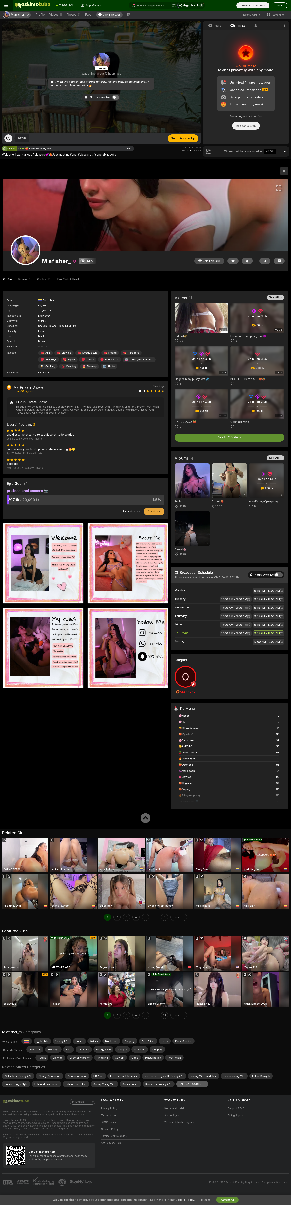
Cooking (50, 366)
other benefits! (252, 116)
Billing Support (236, 1115)
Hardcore (133, 352)
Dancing (71, 366)
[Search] (174, 5)
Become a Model (174, 1108)
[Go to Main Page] (32, 5)
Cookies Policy (109, 1129)
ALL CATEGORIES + (192, 1083)
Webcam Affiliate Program (179, 1122)
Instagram (44, 372)
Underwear (112, 359)
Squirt (71, 359)
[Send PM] (279, 261)
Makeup (92, 366)
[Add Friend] (264, 261)
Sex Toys (51, 359)
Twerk (90, 359)
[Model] (284, 171)
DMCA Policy (108, 1122)
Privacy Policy (109, 1108)
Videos (55, 14)
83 (181, 340)
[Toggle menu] (6, 5)
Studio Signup (172, 1115)
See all (274, 297)
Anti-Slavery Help (111, 1143)
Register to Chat (246, 125)
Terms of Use (108, 1115)
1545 (183, 506)
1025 (183, 554)
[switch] (278, 574)
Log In (279, 5)
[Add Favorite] (8, 138)
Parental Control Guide (114, 1136)
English (79, 1101)
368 (219, 506)
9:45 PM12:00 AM (267, 590)
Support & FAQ (236, 1108)
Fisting (112, 352)
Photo (111, 366)
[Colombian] (26, 1041)
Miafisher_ (10, 1032)
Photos (73, 14)
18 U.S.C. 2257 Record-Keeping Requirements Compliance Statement (248, 1182)
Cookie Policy (184, 1199)
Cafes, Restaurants (141, 359)
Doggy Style (89, 352)
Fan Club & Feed (68, 279)
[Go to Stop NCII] (81, 1182)
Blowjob (66, 352)
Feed (88, 14)
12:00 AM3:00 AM (234, 599)
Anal (47, 352)
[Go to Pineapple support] (62, 1182)
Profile (40, 14)
